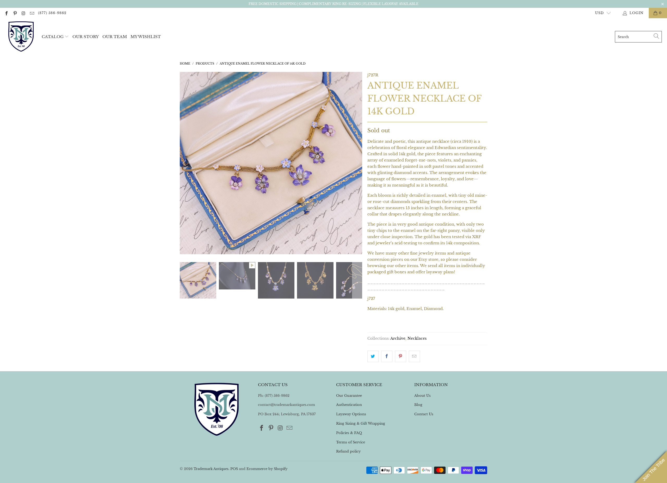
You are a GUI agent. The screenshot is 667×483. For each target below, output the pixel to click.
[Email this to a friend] (414, 356)
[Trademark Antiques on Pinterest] (14, 13)
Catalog (53, 36)
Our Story (85, 36)
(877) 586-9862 (52, 13)
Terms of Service (350, 442)
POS (234, 469)
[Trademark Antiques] (20, 37)
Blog (418, 404)
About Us (422, 395)
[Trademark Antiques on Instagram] (23, 13)
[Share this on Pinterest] (400, 356)
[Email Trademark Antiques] (31, 13)
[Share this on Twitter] (373, 356)
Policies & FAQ (349, 433)
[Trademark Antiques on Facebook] (6, 13)
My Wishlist (146, 36)
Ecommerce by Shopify (266, 469)
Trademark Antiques (211, 469)
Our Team (114, 36)
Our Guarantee (349, 395)
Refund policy (348, 451)
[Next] (357, 163)
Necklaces (417, 338)
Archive (397, 338)
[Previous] (185, 163)
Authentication (349, 404)
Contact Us (423, 414)
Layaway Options (351, 414)
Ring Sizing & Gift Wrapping (360, 423)
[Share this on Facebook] (386, 356)
